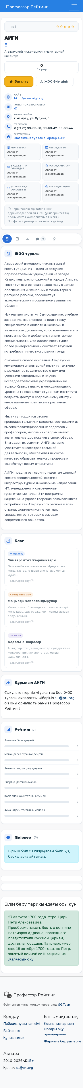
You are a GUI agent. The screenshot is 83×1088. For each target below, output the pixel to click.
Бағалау (21, 81)
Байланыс (11, 1030)
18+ (30, 1060)
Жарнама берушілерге (62, 1041)
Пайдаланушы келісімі (21, 1023)
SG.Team (64, 1005)
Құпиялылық (13, 1037)
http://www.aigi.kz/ (28, 98)
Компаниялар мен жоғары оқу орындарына (59, 1029)
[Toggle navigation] (74, 6)
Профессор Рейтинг (27, 7)
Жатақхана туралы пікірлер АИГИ (40, 138)
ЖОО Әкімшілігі (56, 81)
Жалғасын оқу (20, 959)
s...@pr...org (64, 698)
